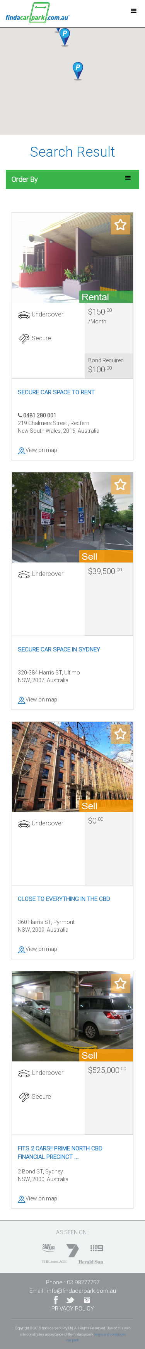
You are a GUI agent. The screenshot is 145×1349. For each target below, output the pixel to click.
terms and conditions (110, 1334)
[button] (64, 37)
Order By (25, 179)
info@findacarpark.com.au (81, 1290)
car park (72, 1340)
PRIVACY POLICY (72, 1308)
